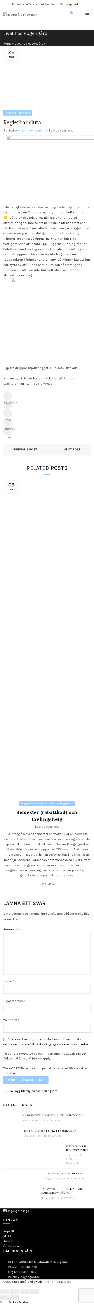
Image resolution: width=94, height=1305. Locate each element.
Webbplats (11, 1020)
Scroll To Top (9, 1302)
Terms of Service (30, 1058)
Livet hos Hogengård (28, 43)
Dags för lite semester (64, 1173)
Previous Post (25, 449)
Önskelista (11, 1246)
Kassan (8, 1241)
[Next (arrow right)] (14, 1297)
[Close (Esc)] (4, 1291)
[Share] (14, 1291)
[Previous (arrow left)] (4, 1297)
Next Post (72, 449)
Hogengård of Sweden (34, 803)
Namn (8, 981)
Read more (47, 884)
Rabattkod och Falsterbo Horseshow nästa (62, 1190)
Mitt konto (10, 1236)
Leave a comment (61, 130)
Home (7, 43)
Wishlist (71, 13)
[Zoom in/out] (34, 1291)
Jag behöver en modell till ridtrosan (53, 1115)
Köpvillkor (10, 1231)
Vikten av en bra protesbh (77, 1148)
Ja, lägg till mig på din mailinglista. (34, 1091)
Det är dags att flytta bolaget (50, 1130)
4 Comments (55, 1120)
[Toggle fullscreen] (24, 1291)
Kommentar (13, 929)
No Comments (53, 1135)
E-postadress (14, 1001)
